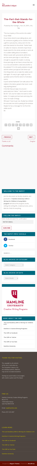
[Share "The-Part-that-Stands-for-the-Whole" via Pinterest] (20, 125)
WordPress (31, 463)
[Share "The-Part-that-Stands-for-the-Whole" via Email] (31, 125)
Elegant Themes (14, 463)
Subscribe (6, 228)
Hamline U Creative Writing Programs (15, 328)
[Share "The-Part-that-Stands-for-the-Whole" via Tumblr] (16, 125)
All (31, 26)
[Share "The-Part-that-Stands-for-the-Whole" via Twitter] (9, 125)
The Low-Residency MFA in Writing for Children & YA (18, 323)
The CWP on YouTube (10, 342)
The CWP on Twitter (10, 337)
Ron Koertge (15, 26)
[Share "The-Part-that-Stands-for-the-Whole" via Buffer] (24, 125)
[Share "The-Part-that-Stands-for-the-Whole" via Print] (18, 128)
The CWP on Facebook (10, 333)
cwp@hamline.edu (11, 408)
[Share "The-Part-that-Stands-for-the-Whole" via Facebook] (6, 125)
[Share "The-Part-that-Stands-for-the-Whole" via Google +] (13, 125)
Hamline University (10, 346)
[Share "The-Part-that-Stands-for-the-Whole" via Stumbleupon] (27, 125)
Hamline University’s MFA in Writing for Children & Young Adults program (16, 201)
